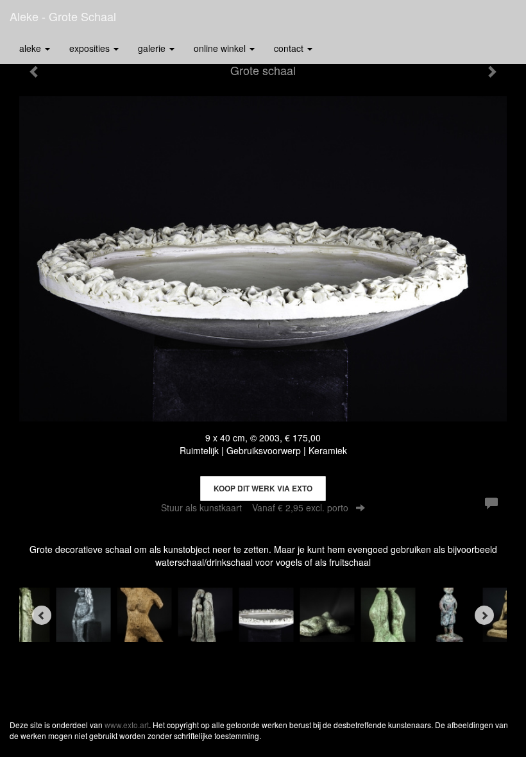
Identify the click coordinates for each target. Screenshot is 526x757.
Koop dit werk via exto (263, 488)
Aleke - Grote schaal (63, 16)
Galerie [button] (153, 48)
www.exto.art (127, 724)
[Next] (484, 615)
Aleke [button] (31, 48)
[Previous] (41, 615)
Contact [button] (290, 48)
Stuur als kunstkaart (254, 507)
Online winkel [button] (221, 48)
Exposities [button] (90, 48)
